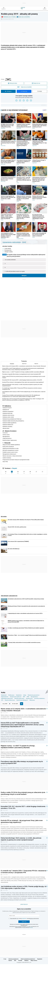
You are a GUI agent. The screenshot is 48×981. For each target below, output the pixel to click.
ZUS (2, 700)
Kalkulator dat (6, 409)
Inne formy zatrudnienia (39, 698)
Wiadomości (4, 695)
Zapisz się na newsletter (26, 87)
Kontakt (20, 960)
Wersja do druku (13, 83)
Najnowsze (24, 363)
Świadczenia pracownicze (33, 695)
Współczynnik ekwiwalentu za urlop (10, 448)
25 (11, 471)
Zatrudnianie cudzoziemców (9, 596)
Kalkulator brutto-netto (7, 413)
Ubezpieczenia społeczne (15, 696)
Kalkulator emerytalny (7, 426)
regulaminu (24, 918)
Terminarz (7, 468)
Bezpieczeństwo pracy (10, 700)
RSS (15, 960)
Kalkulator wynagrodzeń (8, 411)
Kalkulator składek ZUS (8, 424)
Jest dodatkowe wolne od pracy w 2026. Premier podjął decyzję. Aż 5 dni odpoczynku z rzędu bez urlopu (23, 392)
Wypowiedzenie (4, 696)
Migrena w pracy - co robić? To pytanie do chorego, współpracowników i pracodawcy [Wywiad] (23, 371)
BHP (24, 696)
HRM (28, 696)
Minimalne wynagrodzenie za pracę (10, 450)
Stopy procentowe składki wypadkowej (11, 444)
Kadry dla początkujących (22, 700)
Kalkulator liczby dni (7, 407)
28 (30, 471)
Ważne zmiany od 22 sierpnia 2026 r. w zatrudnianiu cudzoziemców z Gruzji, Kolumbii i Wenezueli (24, 366)
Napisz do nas (37, 83)
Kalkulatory (7, 406)
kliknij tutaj (31, 927)
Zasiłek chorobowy (7, 457)
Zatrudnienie (19, 695)
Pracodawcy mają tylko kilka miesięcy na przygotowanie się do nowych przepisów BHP (21, 374)
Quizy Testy (5, 461)
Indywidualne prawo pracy (7, 698)
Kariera (10, 960)
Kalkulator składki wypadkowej (9, 422)
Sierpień (14, 468)
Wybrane (36, 363)
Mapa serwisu (34, 960)
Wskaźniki (7, 443)
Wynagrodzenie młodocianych (9, 454)
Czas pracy (5, 432)
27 (24, 471)
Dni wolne (4, 516)
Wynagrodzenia (6, 436)
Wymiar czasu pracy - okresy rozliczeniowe (12, 455)
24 (5, 471)
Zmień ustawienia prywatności (28, 959)
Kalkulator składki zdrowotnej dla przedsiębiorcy (13, 420)
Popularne (12, 363)
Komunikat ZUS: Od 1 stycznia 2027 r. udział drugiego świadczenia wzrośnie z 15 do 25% (22, 380)
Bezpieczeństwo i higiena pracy (10, 440)
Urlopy (24, 695)
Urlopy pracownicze (7, 438)
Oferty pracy (32, 700)
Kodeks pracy (11, 695)
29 (36, 471)
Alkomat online (6, 428)
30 (42, 471)
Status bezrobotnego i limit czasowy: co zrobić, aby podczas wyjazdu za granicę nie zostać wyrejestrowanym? (22, 385)
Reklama (26, 960)
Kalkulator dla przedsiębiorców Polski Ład (12, 419)
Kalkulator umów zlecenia (8, 415)
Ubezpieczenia (29, 698)
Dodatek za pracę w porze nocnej (10, 452)
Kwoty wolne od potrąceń (8, 446)
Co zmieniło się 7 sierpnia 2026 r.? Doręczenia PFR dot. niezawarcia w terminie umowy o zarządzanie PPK (22, 389)
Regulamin (39, 959)
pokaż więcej (23, 904)
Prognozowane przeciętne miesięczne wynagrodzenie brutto (16, 459)
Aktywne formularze (10, 431)
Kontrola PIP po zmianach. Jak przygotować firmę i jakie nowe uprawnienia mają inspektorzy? (23, 382)
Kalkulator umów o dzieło (8, 417)
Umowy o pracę (6, 434)
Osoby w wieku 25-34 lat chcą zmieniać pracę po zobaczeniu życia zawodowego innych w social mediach (23, 377)
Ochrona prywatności (13, 959)
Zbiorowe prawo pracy (19, 698)
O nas (5, 959)
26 (17, 471)
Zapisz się (24, 921)
